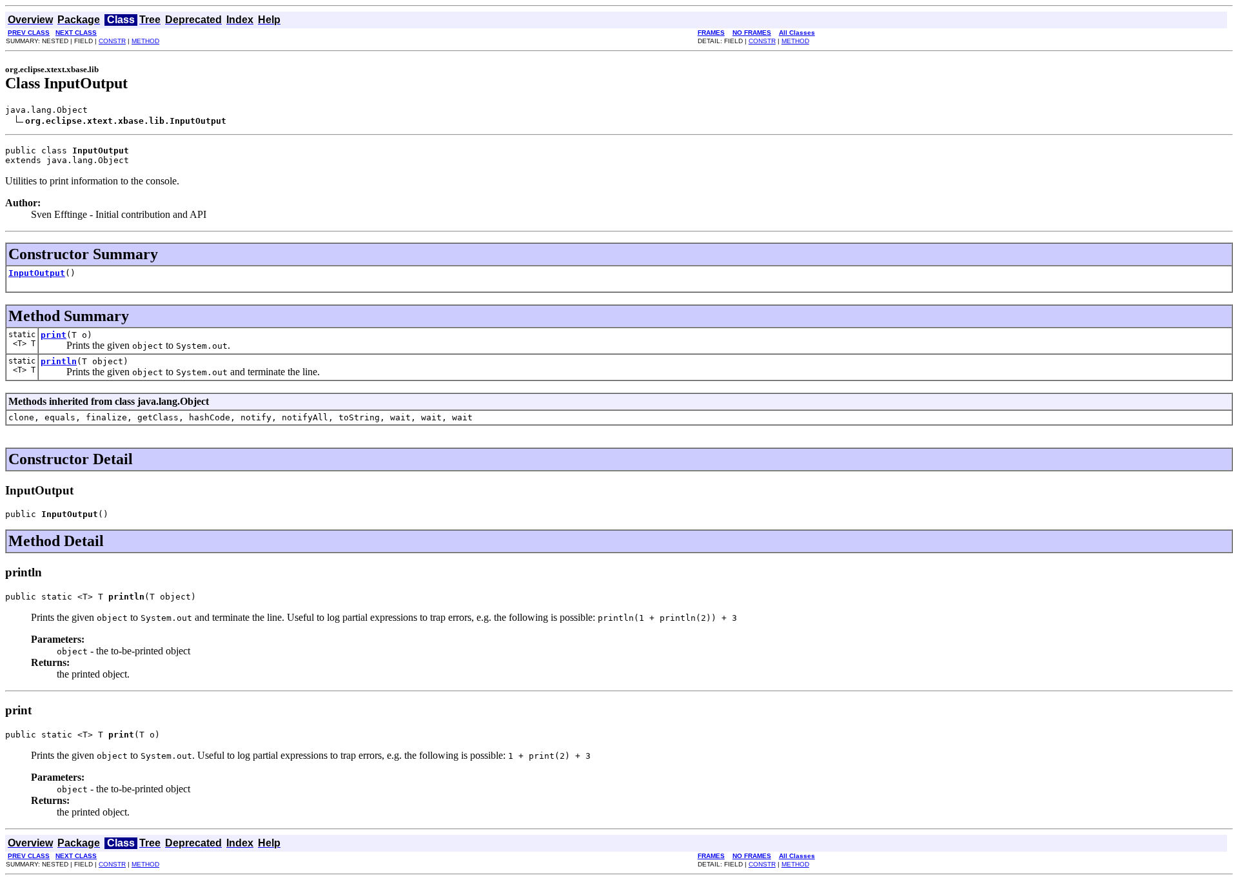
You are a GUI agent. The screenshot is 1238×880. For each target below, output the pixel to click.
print (53, 335)
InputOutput (36, 273)
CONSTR (112, 40)
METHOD (145, 40)
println (59, 361)
